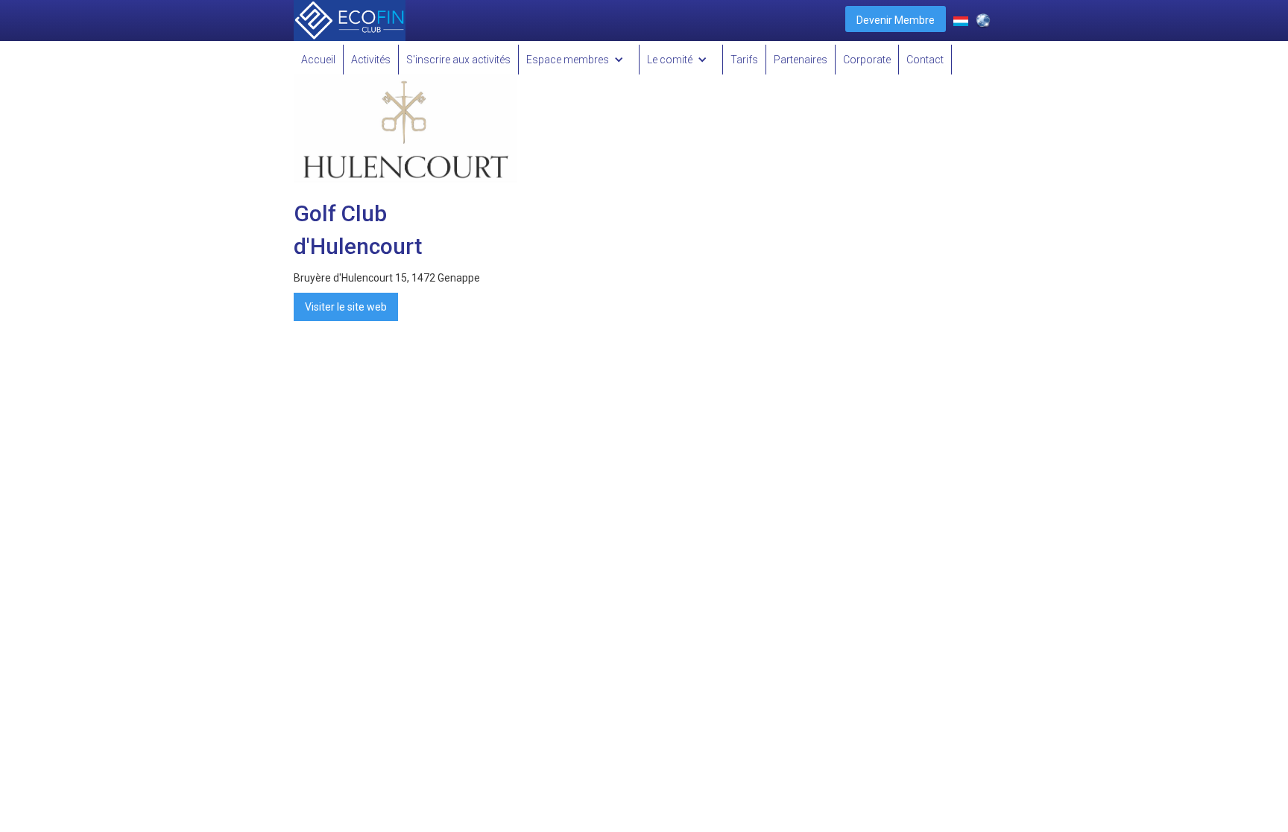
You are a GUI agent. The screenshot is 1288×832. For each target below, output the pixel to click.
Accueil (318, 60)
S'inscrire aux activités (458, 60)
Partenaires (800, 60)
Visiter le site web (346, 307)
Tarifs (744, 60)
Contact (925, 60)
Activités (371, 60)
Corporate (867, 60)
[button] (579, 59)
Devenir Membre (895, 20)
